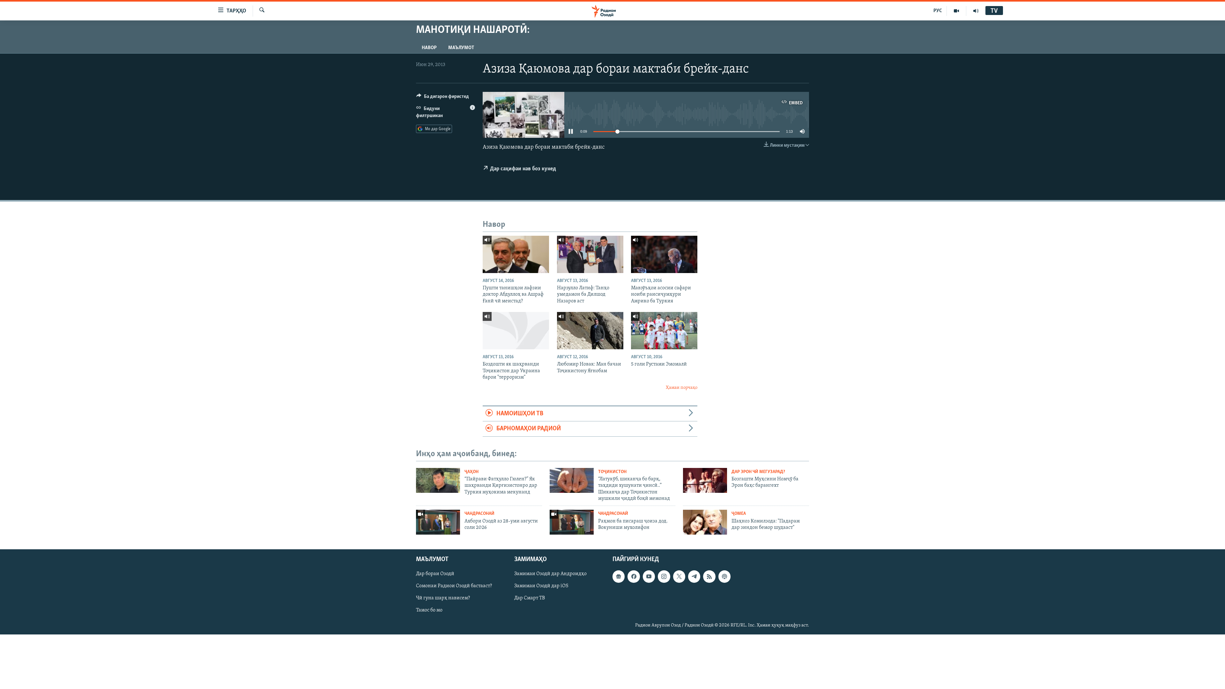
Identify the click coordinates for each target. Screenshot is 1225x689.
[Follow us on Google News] (618, 576)
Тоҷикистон (612, 472)
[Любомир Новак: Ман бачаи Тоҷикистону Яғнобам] (590, 330)
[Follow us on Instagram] (664, 576)
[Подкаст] (724, 576)
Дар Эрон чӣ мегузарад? (758, 472)
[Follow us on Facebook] (633, 576)
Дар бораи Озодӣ (435, 573)
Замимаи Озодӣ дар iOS (541, 586)
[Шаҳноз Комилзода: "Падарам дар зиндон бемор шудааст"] (705, 522)
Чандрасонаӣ (479, 513)
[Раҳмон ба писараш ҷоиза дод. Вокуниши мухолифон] (572, 522)
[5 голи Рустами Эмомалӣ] (664, 330)
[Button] (442, 98)
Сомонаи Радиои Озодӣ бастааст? (454, 586)
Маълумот (461, 47)
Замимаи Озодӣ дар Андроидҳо (550, 573)
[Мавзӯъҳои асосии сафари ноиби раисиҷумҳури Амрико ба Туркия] (664, 254)
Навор (429, 47)
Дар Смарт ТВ (529, 598)
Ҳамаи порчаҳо (681, 387)
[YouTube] (956, 11)
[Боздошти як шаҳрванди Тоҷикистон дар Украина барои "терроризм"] (516, 330)
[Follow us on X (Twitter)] (679, 576)
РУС (937, 10)
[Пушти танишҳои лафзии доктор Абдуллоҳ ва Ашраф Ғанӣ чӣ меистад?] (516, 254)
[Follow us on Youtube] (649, 576)
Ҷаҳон (471, 472)
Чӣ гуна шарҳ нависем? (443, 598)
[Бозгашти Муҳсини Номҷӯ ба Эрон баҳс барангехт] (705, 480)
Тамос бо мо (429, 610)
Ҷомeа (738, 513)
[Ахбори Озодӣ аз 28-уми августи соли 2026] (438, 522)
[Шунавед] (975, 11)
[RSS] (709, 576)
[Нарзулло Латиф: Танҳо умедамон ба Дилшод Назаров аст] (590, 254)
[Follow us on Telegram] (694, 576)
